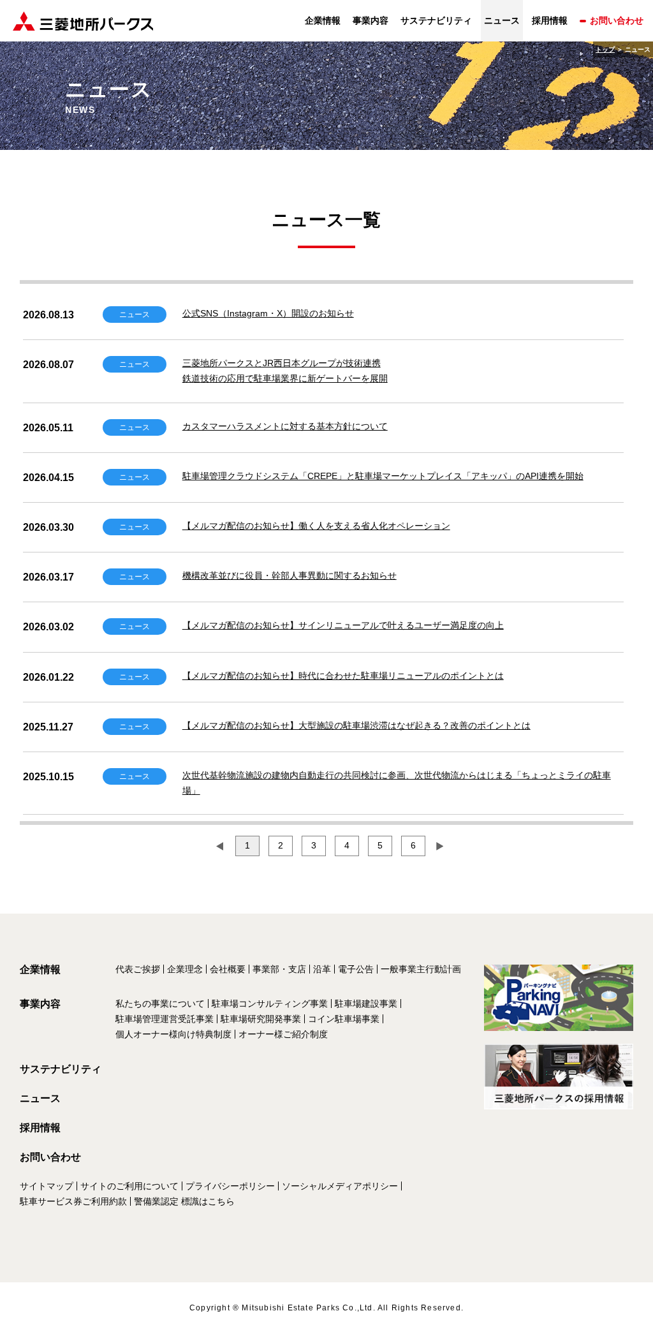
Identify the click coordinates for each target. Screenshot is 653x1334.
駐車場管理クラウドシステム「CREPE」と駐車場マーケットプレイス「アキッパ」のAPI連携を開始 (382, 476)
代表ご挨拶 (137, 969)
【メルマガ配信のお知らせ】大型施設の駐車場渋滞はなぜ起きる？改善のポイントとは (356, 725)
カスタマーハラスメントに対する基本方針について (285, 426)
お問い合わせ (616, 20)
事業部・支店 (279, 969)
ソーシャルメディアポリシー (340, 1186)
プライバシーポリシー (230, 1186)
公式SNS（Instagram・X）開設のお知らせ (268, 313)
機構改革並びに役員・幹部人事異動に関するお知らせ (289, 575)
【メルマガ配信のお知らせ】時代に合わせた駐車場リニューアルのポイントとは (343, 676)
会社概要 (228, 969)
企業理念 (185, 969)
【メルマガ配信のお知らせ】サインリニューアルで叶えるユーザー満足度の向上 (343, 625)
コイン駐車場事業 (343, 1018)
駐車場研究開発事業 (261, 1018)
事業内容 (370, 20)
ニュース (40, 1098)
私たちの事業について (160, 1003)
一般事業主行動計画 (421, 969)
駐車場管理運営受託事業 (164, 1018)
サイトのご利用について (129, 1186)
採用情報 (550, 20)
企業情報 (323, 20)
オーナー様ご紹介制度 (283, 1034)
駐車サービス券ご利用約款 (73, 1201)
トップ (605, 49)
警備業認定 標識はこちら (184, 1201)
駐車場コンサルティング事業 (270, 1003)
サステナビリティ (436, 20)
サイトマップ (46, 1186)
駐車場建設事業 (366, 1003)
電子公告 (356, 969)
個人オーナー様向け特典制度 (173, 1034)
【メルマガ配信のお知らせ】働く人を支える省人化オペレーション (316, 526)
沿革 (322, 969)
